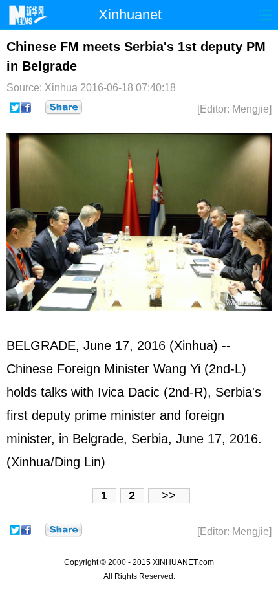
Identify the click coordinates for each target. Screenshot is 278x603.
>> (169, 495)
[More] (63, 107)
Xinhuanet (130, 14)
